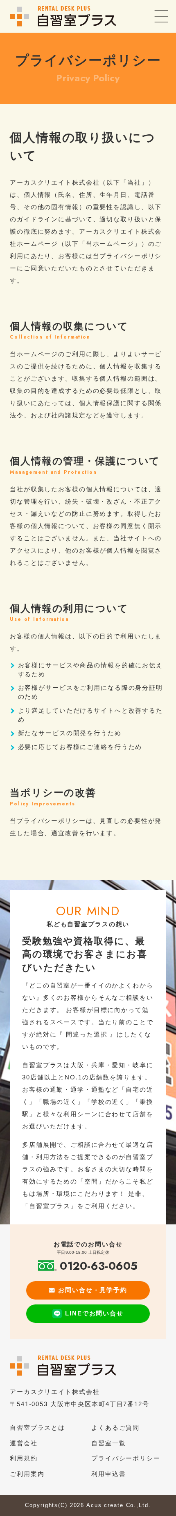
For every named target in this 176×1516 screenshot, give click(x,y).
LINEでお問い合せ (94, 1313)
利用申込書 (108, 1473)
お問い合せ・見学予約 (92, 1289)
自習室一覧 (108, 1443)
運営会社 (24, 1443)
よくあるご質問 (115, 1427)
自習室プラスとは (37, 1427)
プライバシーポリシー (125, 1458)
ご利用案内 (27, 1473)
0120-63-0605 (99, 1265)
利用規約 (24, 1458)
